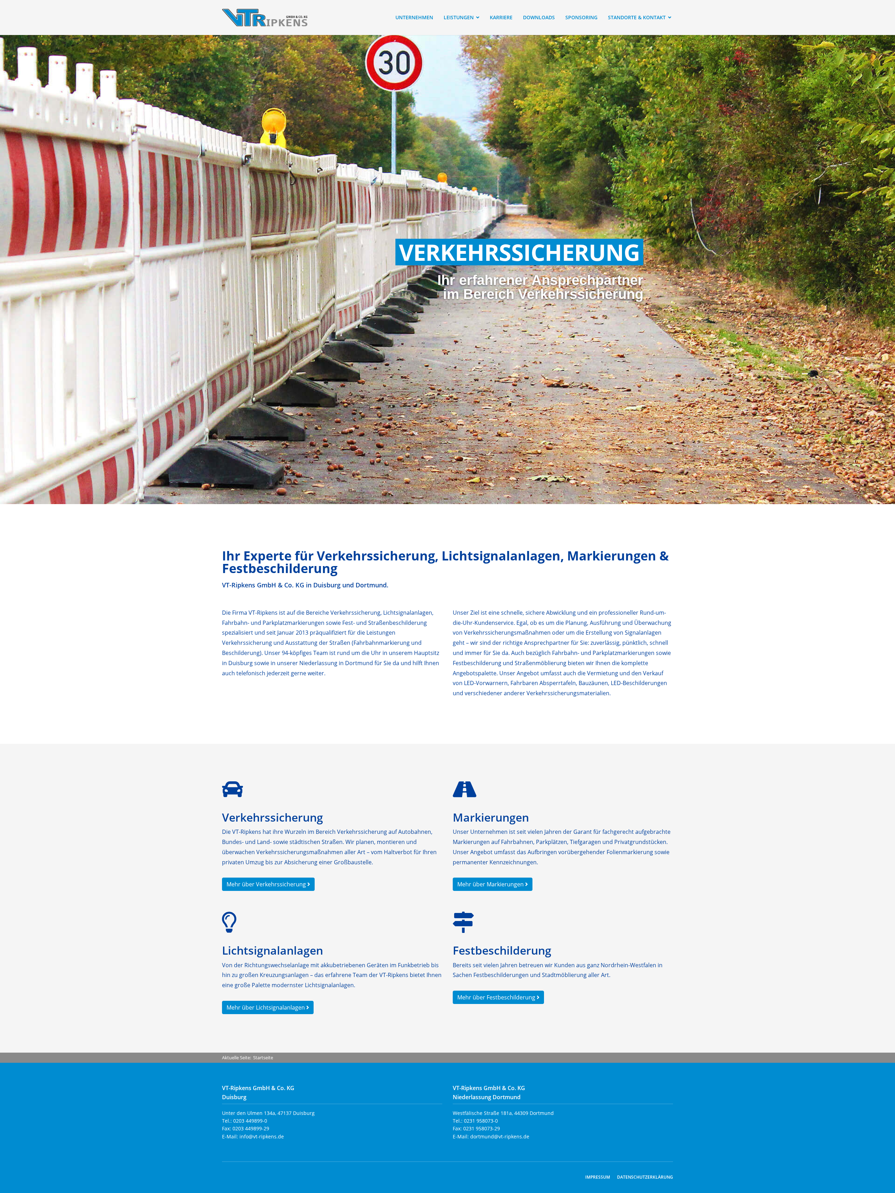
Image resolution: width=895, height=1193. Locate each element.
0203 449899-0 (250, 1120)
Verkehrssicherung (519, 252)
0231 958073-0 (481, 1120)
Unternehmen (414, 17)
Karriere (501, 17)
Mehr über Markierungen (491, 884)
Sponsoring (581, 17)
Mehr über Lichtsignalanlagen (266, 1007)
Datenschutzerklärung (645, 1177)
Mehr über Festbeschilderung (497, 997)
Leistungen (459, 17)
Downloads (539, 17)
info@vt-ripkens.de (261, 1136)
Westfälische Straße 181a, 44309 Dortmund (503, 1113)
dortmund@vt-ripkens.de (499, 1136)
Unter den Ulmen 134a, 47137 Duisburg (268, 1113)
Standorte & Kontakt (637, 17)
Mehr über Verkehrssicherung (267, 884)
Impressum (597, 1177)
